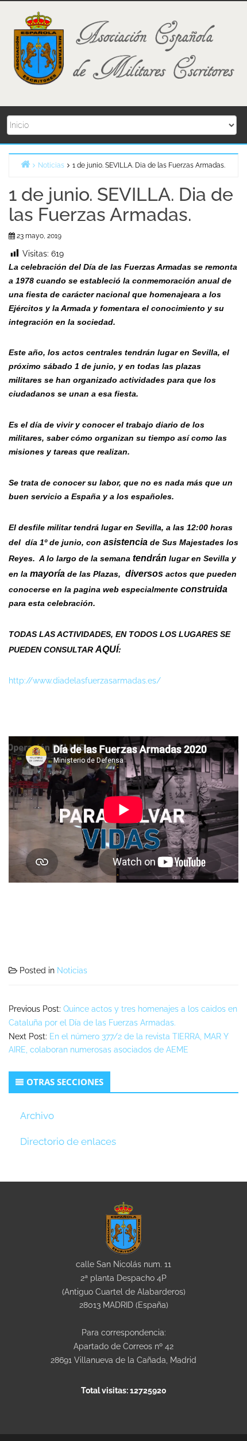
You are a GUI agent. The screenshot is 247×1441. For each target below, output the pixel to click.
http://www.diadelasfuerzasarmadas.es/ (85, 680)
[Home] (25, 164)
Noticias (72, 970)
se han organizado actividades (104, 379)
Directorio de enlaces (68, 1141)
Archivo (37, 1115)
